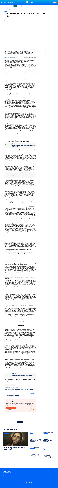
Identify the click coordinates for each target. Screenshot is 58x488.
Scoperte (30, 476)
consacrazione (46, 433)
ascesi (6, 389)
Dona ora (54, 2)
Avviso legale (26, 485)
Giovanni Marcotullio (15, 18)
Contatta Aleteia (38, 485)
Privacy (42, 485)
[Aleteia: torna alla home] (29, 2)
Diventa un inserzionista (32, 485)
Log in (23, 418)
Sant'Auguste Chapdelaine (32, 3)
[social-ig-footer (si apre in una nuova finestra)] (31, 482)
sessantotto (31, 389)
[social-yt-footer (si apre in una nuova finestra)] (26, 482)
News (30, 472)
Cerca (12, 2)
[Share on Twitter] (32, 57)
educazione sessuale (11, 389)
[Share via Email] (34, 57)
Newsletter (39, 472)
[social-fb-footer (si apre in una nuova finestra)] (28, 482)
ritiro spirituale (32, 448)
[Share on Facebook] (29, 57)
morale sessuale (17, 389)
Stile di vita (6, 9)
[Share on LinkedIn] (31, 57)
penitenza (22, 389)
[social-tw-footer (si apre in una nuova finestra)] (29, 482)
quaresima (26, 389)
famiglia (9, 9)
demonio (32, 433)
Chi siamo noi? (22, 485)
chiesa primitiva (6, 433)
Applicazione (39, 473)
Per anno (48, 472)
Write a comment (20, 422)
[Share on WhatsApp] (35, 57)
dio (44, 449)
